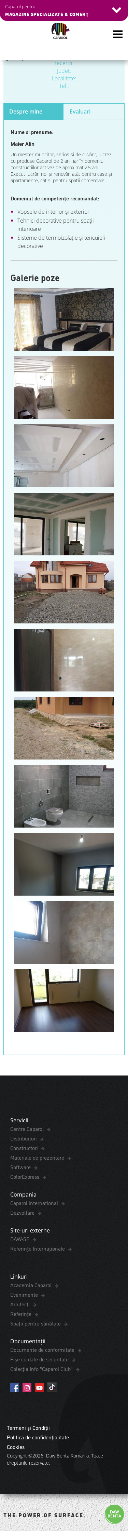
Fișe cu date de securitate (40, 1359)
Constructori (24, 1147)
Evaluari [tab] (80, 111)
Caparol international (34, 1202)
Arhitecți (20, 1304)
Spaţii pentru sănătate (36, 1323)
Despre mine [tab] (25, 111)
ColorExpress (25, 1176)
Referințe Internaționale (38, 1248)
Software (21, 1167)
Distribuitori (24, 1138)
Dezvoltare (23, 1212)
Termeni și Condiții (28, 1427)
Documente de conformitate (43, 1349)
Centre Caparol (27, 1128)
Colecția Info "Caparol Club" (42, 1368)
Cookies (16, 1446)
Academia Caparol (31, 1285)
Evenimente (24, 1294)
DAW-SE (20, 1238)
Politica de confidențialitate (38, 1437)
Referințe (21, 1313)
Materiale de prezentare (38, 1157)
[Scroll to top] (113, 1491)
